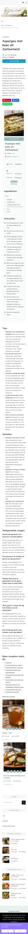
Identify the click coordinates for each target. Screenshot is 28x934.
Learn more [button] (4, 926)
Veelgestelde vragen (9, 826)
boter (11, 202)
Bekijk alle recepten (8, 697)
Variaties (5, 821)
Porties (7, 196)
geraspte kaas (15, 205)
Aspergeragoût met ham (13, 690)
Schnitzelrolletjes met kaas (14, 668)
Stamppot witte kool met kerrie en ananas (17, 875)
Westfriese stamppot (12, 692)
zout (8, 209)
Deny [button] (7, 931)
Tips (4, 816)
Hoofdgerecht (5, 37)
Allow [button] (20, 931)
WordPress (14, 922)
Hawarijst (8, 663)
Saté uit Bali (14, 849)
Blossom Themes (7, 920)
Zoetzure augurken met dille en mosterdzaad (18, 840)
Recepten (15, 915)
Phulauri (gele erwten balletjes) (16, 894)
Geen (13, 153)
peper (8, 212)
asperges (9, 199)
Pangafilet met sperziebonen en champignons (18, 885)
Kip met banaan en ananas (13, 665)
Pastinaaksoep (14, 858)
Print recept (13, 61)
